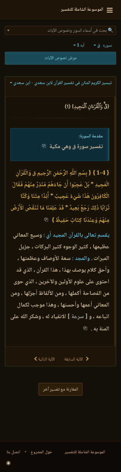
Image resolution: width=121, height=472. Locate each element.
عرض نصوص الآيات (61, 58)
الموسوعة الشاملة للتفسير (85, 452)
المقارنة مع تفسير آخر (60, 389)
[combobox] (60, 30)
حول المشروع (41, 452)
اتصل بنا (13, 452)
